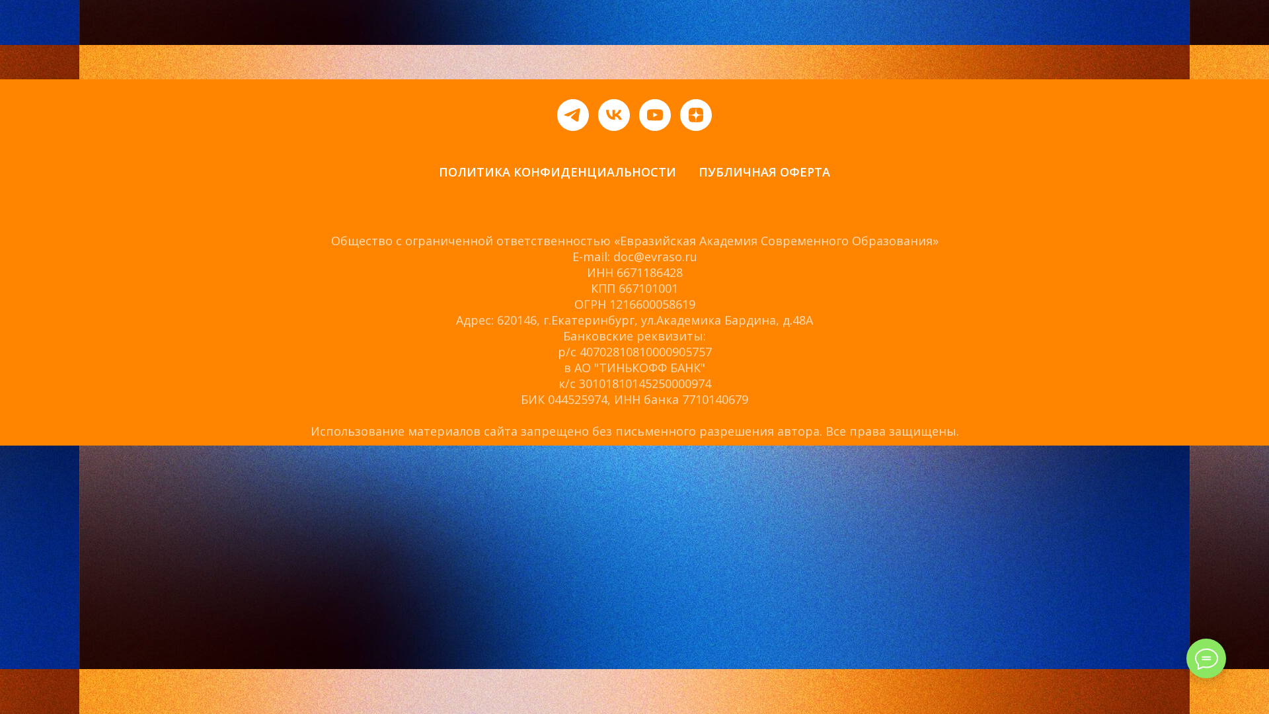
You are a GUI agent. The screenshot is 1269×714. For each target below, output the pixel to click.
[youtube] (655, 115)
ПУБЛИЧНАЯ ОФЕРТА (764, 172)
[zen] (696, 115)
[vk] (614, 115)
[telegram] (573, 115)
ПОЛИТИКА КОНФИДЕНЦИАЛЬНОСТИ (557, 172)
